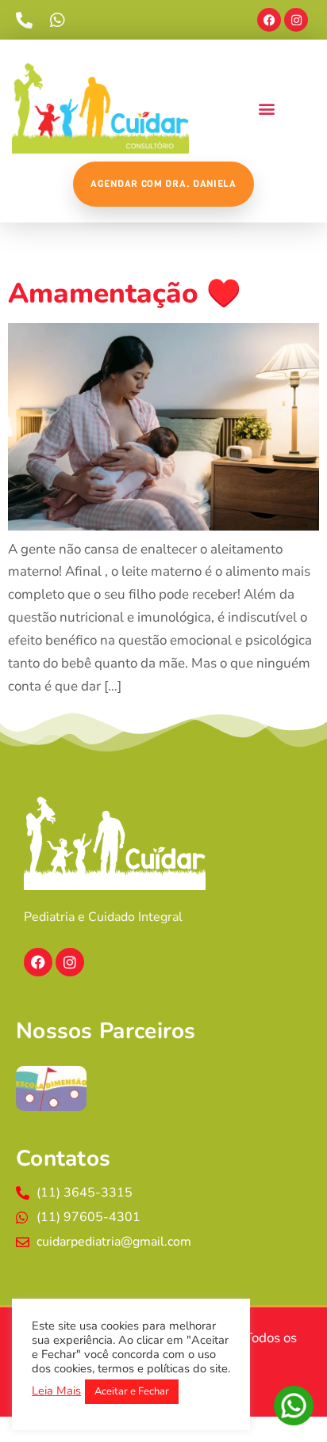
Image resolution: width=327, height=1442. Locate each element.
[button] (266, 109)
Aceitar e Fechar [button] (131, 1391)
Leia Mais (56, 1390)
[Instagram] (296, 20)
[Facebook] (269, 20)
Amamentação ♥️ (124, 293)
